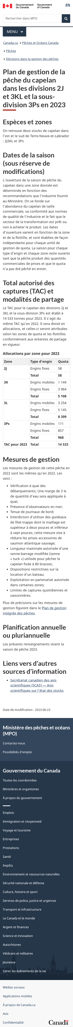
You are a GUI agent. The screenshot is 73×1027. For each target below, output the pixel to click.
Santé (7, 857)
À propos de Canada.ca (19, 1005)
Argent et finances (16, 927)
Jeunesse (9, 962)
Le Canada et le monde (19, 918)
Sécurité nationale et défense (23, 883)
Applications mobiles (17, 996)
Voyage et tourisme (17, 830)
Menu (16, 31)
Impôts (8, 865)
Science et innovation (18, 936)
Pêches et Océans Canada (40, 43)
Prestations (11, 848)
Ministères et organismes (21, 789)
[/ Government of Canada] (27, 5)
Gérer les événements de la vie (24, 971)
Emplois (8, 813)
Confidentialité (13, 1022)
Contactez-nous (14, 743)
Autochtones (12, 945)
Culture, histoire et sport (20, 892)
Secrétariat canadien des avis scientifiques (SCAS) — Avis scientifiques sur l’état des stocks (37, 685)
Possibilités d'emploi (17, 752)
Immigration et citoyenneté (22, 821)
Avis (5, 1014)
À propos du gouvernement (22, 798)
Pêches (11, 51)
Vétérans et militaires (18, 953)
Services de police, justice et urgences (29, 901)
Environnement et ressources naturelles (31, 874)
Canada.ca (10, 43)
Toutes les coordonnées (20, 780)
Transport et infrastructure (22, 909)
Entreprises (11, 839)
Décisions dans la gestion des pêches (32, 59)
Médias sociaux (14, 987)
